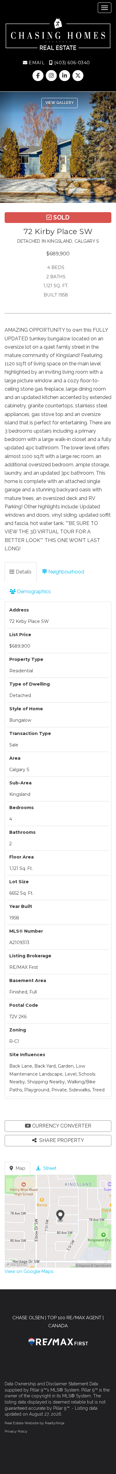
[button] (7, 147)
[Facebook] (38, 75)
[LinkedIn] (65, 75)
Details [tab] (23, 572)
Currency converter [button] (61, 1126)
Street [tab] (49, 1168)
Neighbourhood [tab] (65, 572)
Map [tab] (20, 1168)
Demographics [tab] (33, 591)
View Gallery (59, 103)
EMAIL (36, 62)
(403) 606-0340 (71, 62)
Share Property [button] (61, 1140)
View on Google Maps (29, 1271)
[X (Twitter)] (78, 75)
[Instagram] (51, 75)
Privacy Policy (16, 1431)
